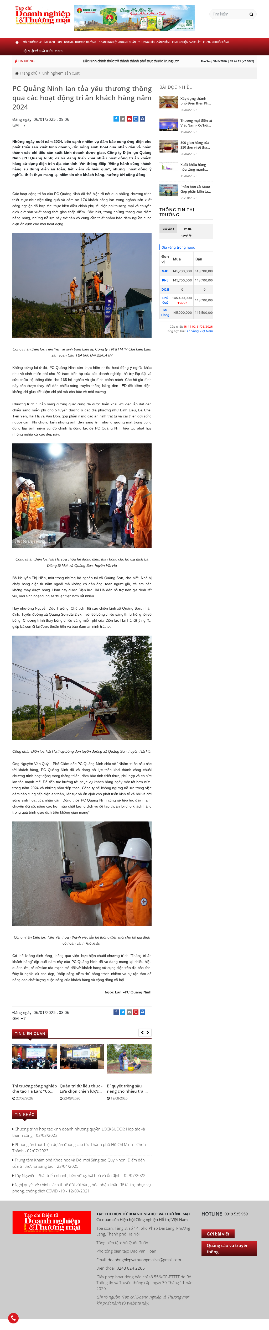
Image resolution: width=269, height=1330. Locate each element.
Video (59, 51)
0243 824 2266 (131, 1268)
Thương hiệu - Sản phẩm (153, 42)
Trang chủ (28, 73)
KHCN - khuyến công (216, 42)
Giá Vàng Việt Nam (199, 331)
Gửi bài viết (218, 1234)
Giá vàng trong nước (178, 247)
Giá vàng (168, 229)
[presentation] (142, 1032)
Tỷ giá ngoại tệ (186, 232)
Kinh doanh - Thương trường (77, 42)
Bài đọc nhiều (176, 87)
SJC (165, 271)
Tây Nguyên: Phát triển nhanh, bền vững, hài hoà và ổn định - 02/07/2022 (80, 1175)
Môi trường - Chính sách (39, 42)
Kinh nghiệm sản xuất (186, 42)
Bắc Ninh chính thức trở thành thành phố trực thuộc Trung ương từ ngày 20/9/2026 (135, 61)
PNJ (165, 280)
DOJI (165, 289)
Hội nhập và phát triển (38, 51)
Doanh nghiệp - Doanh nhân (117, 42)
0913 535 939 (236, 1213)
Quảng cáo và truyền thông (228, 1249)
